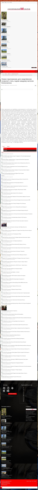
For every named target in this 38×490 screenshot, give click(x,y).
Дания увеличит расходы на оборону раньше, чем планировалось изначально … (6, 461)
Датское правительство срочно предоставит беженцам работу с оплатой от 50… (14, 179)
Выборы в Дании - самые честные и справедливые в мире (11, 233)
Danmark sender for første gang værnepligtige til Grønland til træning (6, 416)
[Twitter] (23, 389)
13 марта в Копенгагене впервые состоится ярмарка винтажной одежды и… (14, 206)
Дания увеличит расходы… (5, 60)
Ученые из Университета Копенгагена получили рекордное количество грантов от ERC (15, 199)
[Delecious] (23, 401)
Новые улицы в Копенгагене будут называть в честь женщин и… (12, 193)
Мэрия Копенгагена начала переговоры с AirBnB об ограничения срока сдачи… (14, 359)
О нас (8, 2)
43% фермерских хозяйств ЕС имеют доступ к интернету (6, 454)
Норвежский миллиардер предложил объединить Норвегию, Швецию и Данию (14, 261)
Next (36, 67)
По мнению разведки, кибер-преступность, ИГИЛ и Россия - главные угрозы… (14, 265)
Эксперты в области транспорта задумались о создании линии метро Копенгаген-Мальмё (16, 230)
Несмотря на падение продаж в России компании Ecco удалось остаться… (14, 244)
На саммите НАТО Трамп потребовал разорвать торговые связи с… (6, 468)
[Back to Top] (1, 488)
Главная (3, 2)
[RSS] (23, 387)
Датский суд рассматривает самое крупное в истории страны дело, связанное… (15, 220)
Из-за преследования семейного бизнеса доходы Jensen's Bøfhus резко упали (14, 282)
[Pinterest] (23, 394)
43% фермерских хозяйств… (6, 53)
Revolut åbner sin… (4, 33)
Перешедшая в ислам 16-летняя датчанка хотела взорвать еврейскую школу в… (14, 210)
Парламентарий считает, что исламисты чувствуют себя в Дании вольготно (14, 226)
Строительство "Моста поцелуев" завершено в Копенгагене (11, 285)
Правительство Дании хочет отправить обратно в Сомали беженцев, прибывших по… (15, 348)
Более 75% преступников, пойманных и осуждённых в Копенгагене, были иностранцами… (16, 366)
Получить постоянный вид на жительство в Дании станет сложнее (12, 173)
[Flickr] (23, 395)
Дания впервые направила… (6, 26)
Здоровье (9, 167)
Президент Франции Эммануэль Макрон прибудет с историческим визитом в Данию (15, 169)
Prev (33, 67)
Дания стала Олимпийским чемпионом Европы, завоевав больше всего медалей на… (15, 328)
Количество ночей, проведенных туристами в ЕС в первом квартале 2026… (6, 475)
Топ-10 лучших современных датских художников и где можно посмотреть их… (14, 186)
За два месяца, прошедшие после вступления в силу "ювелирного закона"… (14, 254)
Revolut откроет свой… (5, 41)
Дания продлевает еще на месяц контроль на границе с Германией (12, 251)
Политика (9, 67)
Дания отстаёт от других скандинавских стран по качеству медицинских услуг (14, 166)
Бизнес (9, 42)
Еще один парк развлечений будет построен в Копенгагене (11, 376)
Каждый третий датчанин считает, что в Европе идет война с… (12, 240)
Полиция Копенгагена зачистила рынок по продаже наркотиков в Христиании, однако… (16, 237)
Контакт (10, 2)
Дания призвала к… (4, 47)
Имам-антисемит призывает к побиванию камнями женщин (11, 289)
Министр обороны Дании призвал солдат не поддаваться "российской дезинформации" (16, 156)
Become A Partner (12, 393)
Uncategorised (11, 153)
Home (6, 73)
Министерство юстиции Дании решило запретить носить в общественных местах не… (15, 162)
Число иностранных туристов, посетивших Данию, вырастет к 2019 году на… (14, 217)
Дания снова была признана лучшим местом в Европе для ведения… (13, 338)
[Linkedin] (23, 393)
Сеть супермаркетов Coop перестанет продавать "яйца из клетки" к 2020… (14, 189)
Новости (9, 21)
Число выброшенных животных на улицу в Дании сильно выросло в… (13, 321)
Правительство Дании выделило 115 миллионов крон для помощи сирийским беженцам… (16, 317)
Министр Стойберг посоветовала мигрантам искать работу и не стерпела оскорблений (16, 303)
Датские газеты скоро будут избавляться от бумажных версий (11, 268)
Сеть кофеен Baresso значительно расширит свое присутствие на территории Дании (15, 292)
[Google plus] (23, 390)
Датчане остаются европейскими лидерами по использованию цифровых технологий (15, 196)
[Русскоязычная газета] (19, 8)
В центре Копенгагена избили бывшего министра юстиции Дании (12, 314)
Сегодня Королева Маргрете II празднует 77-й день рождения (11, 369)
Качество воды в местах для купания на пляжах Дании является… (12, 182)
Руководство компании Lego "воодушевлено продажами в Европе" (12, 362)
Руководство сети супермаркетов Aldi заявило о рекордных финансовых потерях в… (15, 258)
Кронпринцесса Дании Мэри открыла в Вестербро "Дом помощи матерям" (13, 341)
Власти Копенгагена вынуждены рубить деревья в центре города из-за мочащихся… (15, 352)
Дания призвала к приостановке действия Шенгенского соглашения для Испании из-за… (6, 447)
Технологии (10, 269)
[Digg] (23, 397)
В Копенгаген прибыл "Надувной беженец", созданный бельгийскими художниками (15, 159)
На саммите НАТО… (4, 66)
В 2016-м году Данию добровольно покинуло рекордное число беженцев (13, 203)
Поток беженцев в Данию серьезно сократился (9, 310)
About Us (2, 175)
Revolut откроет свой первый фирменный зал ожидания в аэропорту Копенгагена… (6, 439)
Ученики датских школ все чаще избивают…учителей (10, 272)
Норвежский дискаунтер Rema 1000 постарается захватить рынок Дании (13, 275)
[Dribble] (23, 396)
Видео (6, 2)
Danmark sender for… (5, 20)
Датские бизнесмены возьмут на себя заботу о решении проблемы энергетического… (15, 331)
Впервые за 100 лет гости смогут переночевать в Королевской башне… (13, 299)
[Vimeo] (23, 400)
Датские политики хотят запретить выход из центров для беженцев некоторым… (14, 324)
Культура (9, 273)
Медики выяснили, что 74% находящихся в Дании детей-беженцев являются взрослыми (16, 345)
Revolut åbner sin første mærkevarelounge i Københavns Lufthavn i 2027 (6, 431)
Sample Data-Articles (15, 73)
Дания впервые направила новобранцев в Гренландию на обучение (6, 423)
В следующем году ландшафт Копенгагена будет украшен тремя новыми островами (15, 247)
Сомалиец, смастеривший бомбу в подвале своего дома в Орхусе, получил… (14, 373)
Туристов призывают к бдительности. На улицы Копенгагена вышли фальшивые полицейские (16, 213)
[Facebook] (23, 388)
